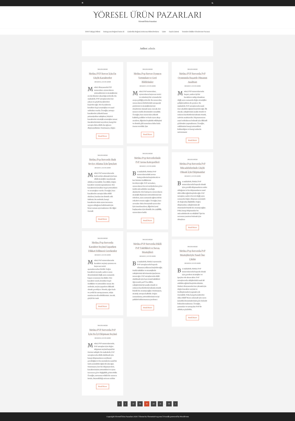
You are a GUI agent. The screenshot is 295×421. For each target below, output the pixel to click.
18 (140, 404)
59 (169, 404)
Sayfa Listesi (174, 32)
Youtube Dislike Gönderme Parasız (196, 32)
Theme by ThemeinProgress (150, 417)
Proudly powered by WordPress (176, 417)
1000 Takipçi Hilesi (92, 32)
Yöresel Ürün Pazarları (147, 16)
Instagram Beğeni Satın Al (113, 32)
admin (109, 82)
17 (133, 404)
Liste (164, 32)
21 (160, 404)
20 (154, 404)
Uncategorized (103, 69)
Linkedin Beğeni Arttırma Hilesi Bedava (143, 32)
